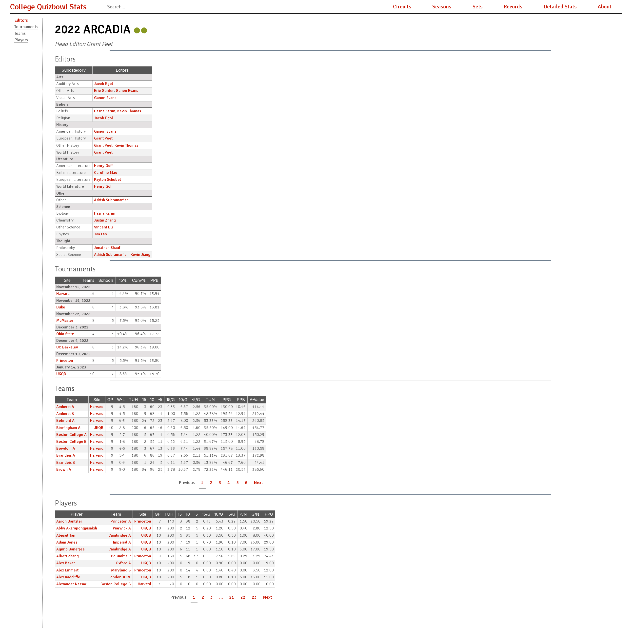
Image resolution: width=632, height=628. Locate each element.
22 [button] (242, 597)
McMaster (64, 320)
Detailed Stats (560, 6)
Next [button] (258, 482)
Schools (106, 280)
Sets (478, 6)
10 (152, 399)
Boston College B (71, 441)
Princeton (64, 360)
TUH (133, 399)
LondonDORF (119, 577)
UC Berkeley (67, 347)
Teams (20, 33)
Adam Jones (66, 542)
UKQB (61, 373)
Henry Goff (103, 165)
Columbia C (121, 556)
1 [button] (202, 482)
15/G (170, 399)
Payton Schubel (107, 179)
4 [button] (228, 482)
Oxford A (123, 563)
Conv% (139, 280)
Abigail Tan (65, 535)
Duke (60, 307)
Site (67, 280)
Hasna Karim (104, 111)
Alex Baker (65, 563)
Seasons (441, 6)
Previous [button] (187, 482)
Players (21, 39)
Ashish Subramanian (111, 200)
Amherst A (65, 406)
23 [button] (254, 597)
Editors (21, 20)
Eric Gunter (104, 90)
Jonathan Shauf (107, 247)
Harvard (63, 293)
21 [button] (231, 597)
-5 (160, 399)
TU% (211, 399)
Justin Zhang (105, 220)
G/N (255, 514)
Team (71, 399)
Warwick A (122, 528)
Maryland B (121, 570)
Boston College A (71, 434)
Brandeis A (65, 455)
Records (513, 6)
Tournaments (26, 26)
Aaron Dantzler (69, 521)
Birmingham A (68, 427)
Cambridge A (119, 535)
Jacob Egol (103, 83)
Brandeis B (65, 462)
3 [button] (220, 482)
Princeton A (121, 521)
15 (144, 399)
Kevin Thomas (129, 111)
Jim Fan (100, 234)
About (605, 6)
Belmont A (65, 420)
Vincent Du (103, 227)
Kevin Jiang (140, 254)
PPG (226, 399)
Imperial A (122, 542)
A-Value (257, 399)
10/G (183, 399)
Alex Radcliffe (68, 577)
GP (110, 399)
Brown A (63, 469)
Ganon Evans (127, 90)
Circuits (402, 6)
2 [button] (211, 482)
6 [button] (246, 482)
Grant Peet (103, 138)
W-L (121, 399)
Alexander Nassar (71, 584)
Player (77, 514)
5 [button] (237, 482)
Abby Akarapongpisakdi (76, 528)
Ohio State (65, 333)
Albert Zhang (67, 556)
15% (123, 280)
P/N (243, 514)
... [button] (221, 597)
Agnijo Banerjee (70, 549)
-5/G (196, 399)
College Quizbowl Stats (48, 7)
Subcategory (73, 70)
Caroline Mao (105, 172)
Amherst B (65, 413)
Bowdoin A (65, 448)
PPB (154, 280)
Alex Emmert (67, 570)
